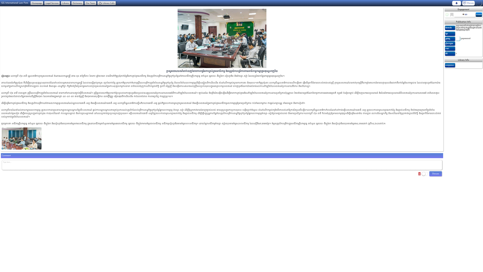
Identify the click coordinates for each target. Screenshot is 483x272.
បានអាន (479, 14)
